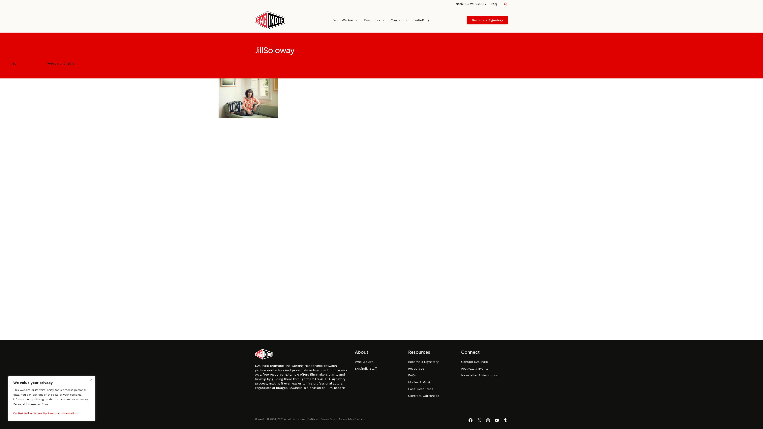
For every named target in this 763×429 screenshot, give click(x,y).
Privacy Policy (329, 419)
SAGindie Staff (366, 368)
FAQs (412, 375)
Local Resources (420, 389)
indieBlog (422, 20)
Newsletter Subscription (479, 375)
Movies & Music (420, 382)
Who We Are (343, 20)
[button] (506, 4)
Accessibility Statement (353, 419)
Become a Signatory (423, 362)
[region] (51, 398)
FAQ (494, 4)
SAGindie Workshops (471, 4)
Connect (397, 20)
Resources (372, 20)
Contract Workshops (423, 396)
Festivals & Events (474, 368)
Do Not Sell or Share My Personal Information (45, 413)
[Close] (91, 379)
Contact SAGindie (474, 362)
